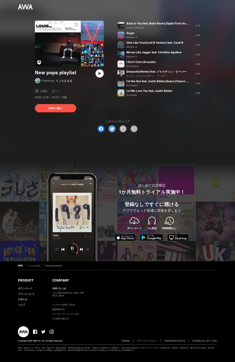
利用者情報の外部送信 (175, 340)
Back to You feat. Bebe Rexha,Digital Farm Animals (159, 23)
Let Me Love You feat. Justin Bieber (149, 91)
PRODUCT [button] (26, 280)
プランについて (26, 293)
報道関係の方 (58, 309)
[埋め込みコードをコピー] (134, 128)
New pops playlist (53, 265)
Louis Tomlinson (135, 27)
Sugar (130, 33)
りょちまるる (64, 81)
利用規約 (126, 340)
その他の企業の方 (60, 318)
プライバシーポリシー (147, 340)
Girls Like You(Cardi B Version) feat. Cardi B (154, 43)
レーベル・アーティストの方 (65, 313)
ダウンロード (25, 288)
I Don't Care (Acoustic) (141, 62)
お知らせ (23, 299)
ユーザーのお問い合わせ (63, 304)
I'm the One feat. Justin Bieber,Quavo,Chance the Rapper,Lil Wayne (170, 81)
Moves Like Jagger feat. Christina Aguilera (153, 52)
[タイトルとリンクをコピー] (123, 128)
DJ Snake (131, 95)
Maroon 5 (131, 37)
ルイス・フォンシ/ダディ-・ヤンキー (146, 75)
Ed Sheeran (132, 66)
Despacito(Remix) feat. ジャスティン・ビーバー (156, 71)
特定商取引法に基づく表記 (204, 340)
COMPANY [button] (60, 280)
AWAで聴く (55, 108)
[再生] (99, 73)
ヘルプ (21, 304)
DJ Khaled (132, 85)
